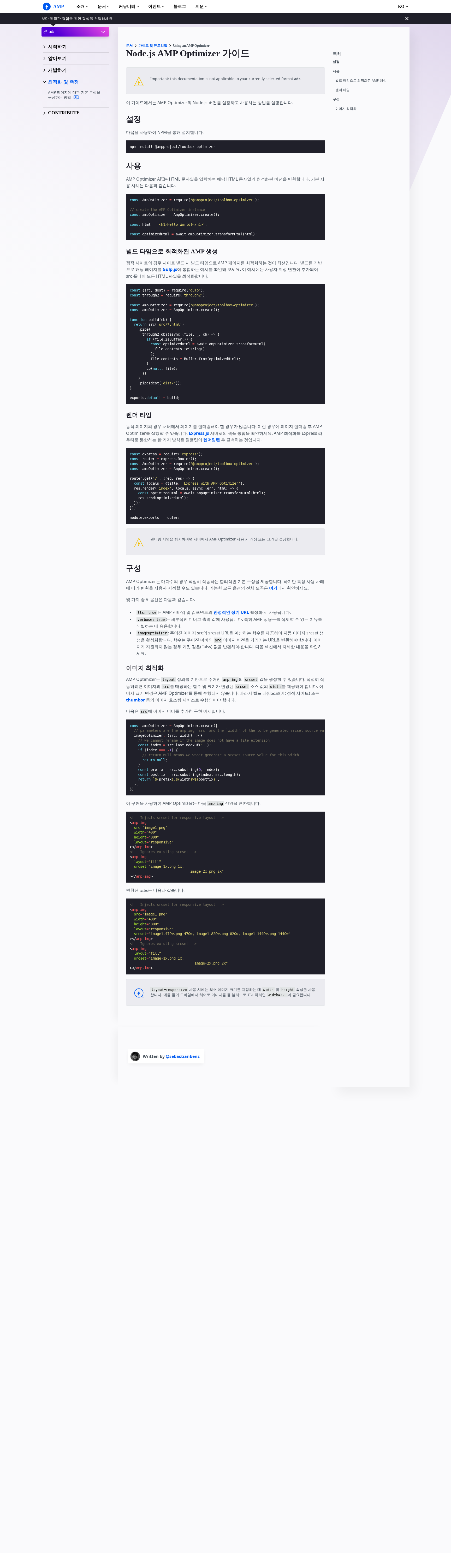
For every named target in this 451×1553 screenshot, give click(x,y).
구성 (336, 99)
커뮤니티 (127, 6)
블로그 (180, 6)
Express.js (199, 433)
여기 (273, 588)
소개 (80, 6)
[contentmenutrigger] (368, 55)
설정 (336, 61)
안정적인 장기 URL (231, 612)
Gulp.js (170, 269)
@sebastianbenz (183, 1056)
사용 (336, 71)
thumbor (135, 700)
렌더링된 (211, 440)
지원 (199, 6)
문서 (102, 6)
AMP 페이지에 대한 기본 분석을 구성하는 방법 (74, 95)
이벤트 (154, 6)
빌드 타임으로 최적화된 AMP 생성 (361, 80)
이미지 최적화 (346, 108)
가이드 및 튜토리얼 (153, 45)
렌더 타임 (342, 90)
